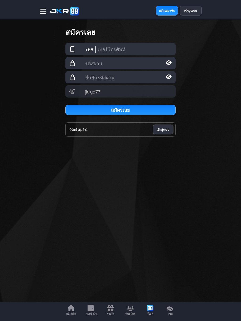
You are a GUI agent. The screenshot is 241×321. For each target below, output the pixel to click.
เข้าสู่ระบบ (163, 129)
